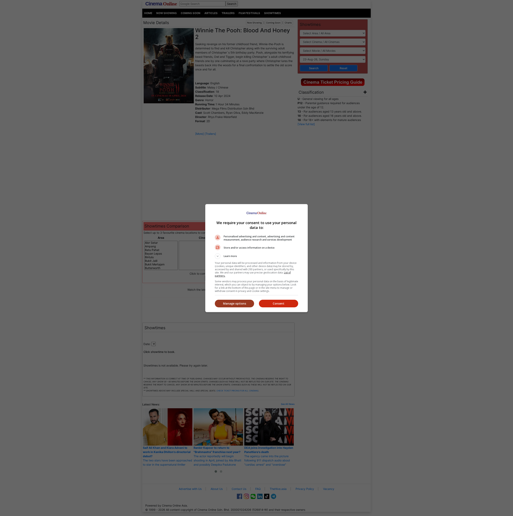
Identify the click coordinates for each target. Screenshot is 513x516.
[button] (256, 256)
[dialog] (256, 258)
